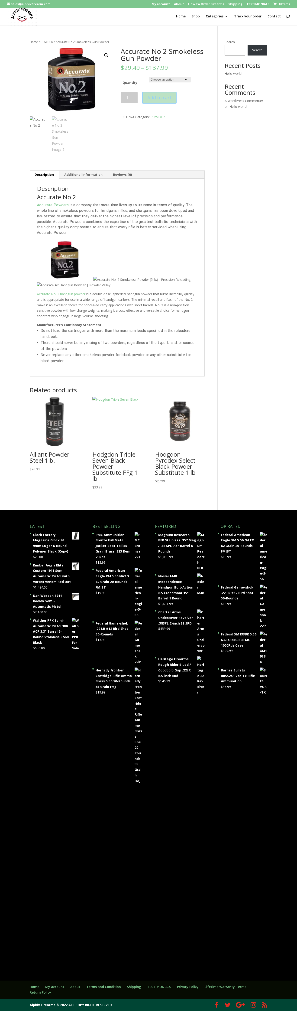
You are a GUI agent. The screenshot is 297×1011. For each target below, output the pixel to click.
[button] (106, 55)
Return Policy (40, 992)
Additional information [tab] (83, 174)
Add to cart (159, 98)
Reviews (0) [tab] (122, 174)
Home (181, 16)
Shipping (235, 4)
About (179, 4)
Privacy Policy (188, 987)
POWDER (47, 42)
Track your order (247, 16)
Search (230, 42)
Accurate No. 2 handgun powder (61, 294)
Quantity (130, 82)
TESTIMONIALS (258, 4)
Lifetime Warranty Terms (225, 987)
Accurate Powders (53, 205)
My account (161, 4)
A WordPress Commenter (244, 100)
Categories (214, 16)
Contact (274, 16)
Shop (196, 16)
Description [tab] (44, 174)
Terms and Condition (103, 987)
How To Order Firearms (206, 4)
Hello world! (233, 73)
